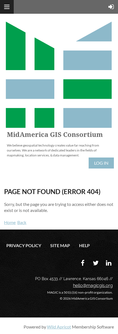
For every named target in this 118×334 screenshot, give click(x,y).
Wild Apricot (59, 326)
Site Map (60, 245)
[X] (95, 263)
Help (84, 245)
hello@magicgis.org (93, 285)
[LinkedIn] (108, 263)
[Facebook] (83, 263)
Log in (101, 162)
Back (21, 222)
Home (10, 222)
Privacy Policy (23, 245)
